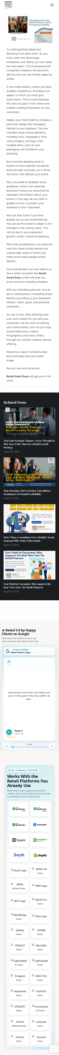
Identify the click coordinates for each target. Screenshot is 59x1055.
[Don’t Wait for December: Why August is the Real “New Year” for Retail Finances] (30, 565)
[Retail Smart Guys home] (8, 4)
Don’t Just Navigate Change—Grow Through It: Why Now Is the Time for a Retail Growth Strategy (29, 444)
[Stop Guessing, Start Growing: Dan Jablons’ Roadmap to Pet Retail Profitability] (30, 471)
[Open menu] (52, 5)
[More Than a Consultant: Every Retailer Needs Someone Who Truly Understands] (30, 518)
